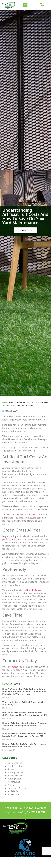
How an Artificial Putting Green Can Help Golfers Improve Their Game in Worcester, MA (24, 713)
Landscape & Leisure (18, 788)
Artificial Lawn (14, 794)
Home (4, 402)
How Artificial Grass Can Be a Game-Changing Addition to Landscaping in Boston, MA (24, 724)
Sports (11, 769)
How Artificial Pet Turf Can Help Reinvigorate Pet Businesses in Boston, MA (24, 745)
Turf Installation (15, 766)
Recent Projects (15, 775)
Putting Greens (15, 778)
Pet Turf (11, 785)
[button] (25, 5)
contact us (14, 666)
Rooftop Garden (16, 772)
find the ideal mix (31, 590)
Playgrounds (14, 781)
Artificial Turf (14, 791)
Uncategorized (15, 762)
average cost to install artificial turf (24, 514)
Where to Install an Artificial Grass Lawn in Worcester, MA (23, 703)
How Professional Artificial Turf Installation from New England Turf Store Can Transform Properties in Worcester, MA (24, 691)
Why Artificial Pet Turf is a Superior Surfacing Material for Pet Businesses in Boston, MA (24, 734)
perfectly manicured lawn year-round (20, 539)
